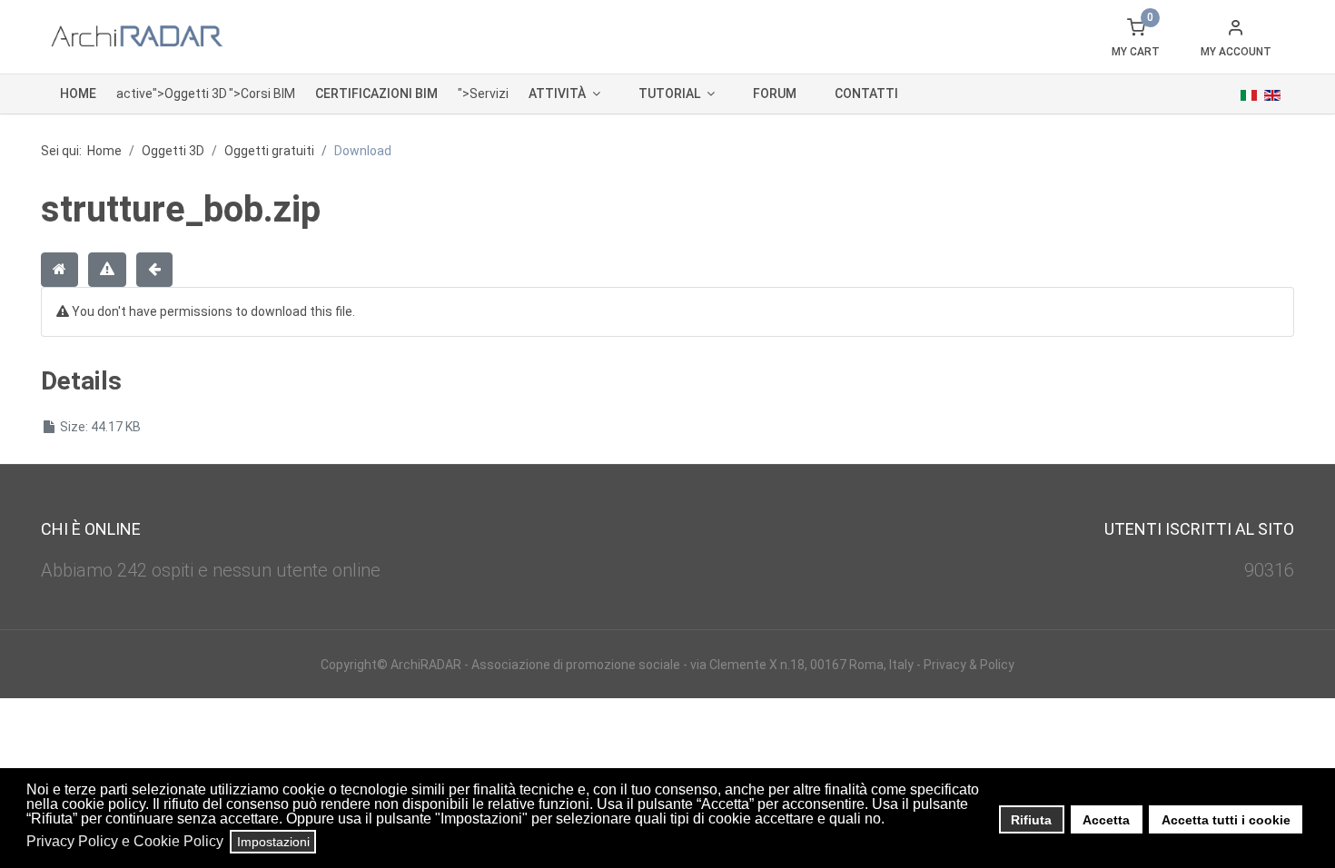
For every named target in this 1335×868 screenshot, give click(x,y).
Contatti (866, 93)
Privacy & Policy (969, 664)
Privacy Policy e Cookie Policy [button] (124, 841)
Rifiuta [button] (1031, 820)
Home (78, 93)
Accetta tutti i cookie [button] (1226, 820)
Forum (774, 93)
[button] (889, 821)
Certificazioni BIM (376, 93)
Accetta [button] (1106, 820)
